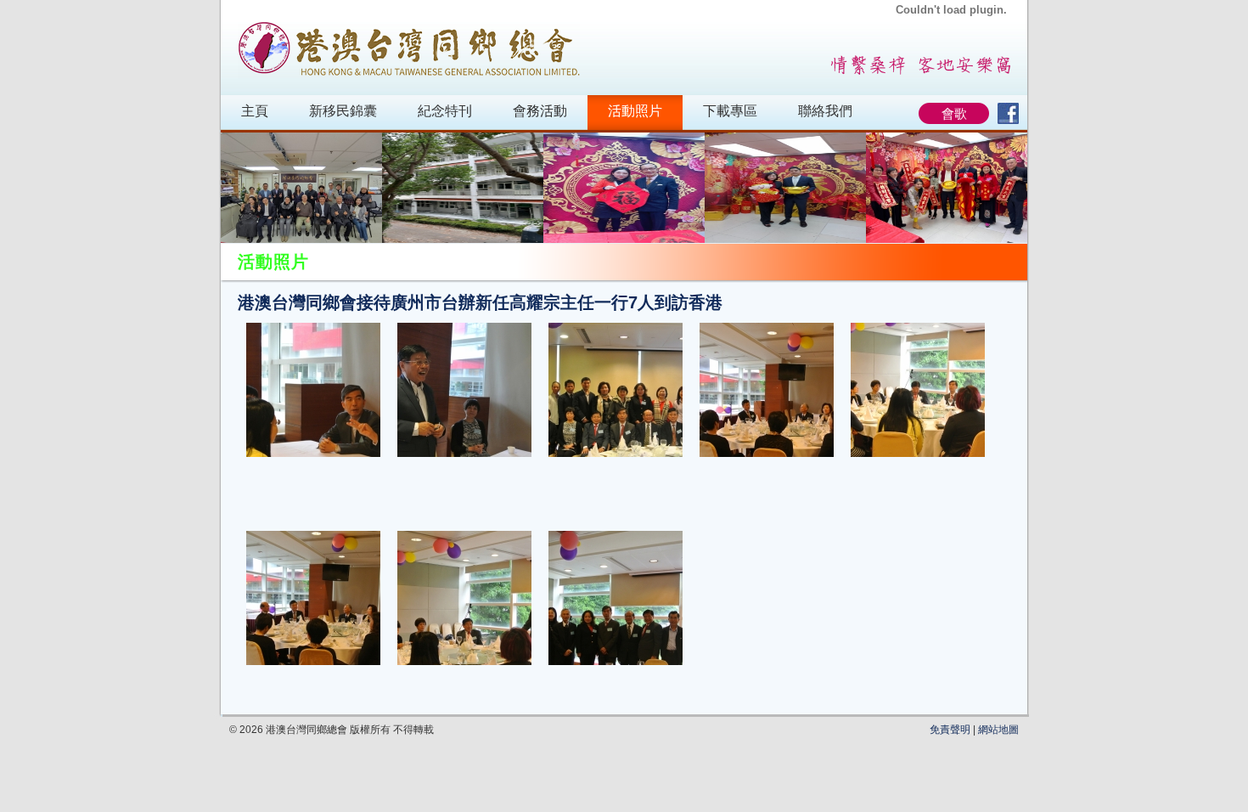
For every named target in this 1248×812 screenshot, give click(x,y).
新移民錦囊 (343, 111)
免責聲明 (950, 730)
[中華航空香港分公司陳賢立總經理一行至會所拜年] (785, 188)
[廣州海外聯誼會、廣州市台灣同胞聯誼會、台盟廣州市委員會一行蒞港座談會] (301, 188)
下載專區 (730, 111)
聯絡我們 (825, 111)
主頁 (254, 111)
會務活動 (540, 111)
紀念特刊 (445, 111)
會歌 (954, 113)
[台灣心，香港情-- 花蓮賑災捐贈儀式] (462, 188)
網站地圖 (998, 730)
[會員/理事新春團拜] (946, 188)
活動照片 (635, 111)
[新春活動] (624, 188)
